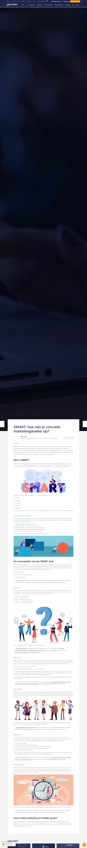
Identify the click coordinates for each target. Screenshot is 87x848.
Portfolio (23, 1)
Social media (45, 438)
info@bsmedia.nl (57, 1)
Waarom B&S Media (59, 5)
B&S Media (33, 454)
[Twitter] (72, 438)
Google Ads (31, 5)
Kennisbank (29, 1)
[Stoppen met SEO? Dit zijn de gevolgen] (2, 424)
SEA (38, 438)
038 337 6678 (66, 1)
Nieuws (34, 1)
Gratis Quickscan (75, 1)
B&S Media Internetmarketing (27, 823)
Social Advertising (48, 5)
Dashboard (14, 1)
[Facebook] (64, 438)
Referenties (68, 5)
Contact (77, 5)
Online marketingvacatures (42, 1)
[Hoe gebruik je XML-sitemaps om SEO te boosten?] (85, 424)
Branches (8, 1)
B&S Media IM (13, 5)
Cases (19, 1)
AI (26, 5)
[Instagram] (67, 438)
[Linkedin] (69, 438)
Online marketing (32, 438)
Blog (73, 5)
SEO (23, 5)
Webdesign (39, 5)
